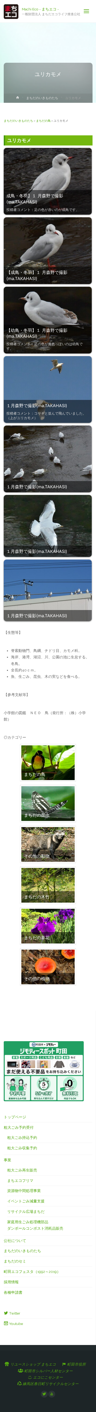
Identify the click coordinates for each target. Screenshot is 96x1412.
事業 (7, 1160)
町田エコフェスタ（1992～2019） (32, 1271)
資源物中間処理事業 (24, 1191)
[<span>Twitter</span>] (44, 1394)
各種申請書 (13, 1292)
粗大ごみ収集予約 (22, 1148)
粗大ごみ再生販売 (22, 1170)
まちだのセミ (15, 1261)
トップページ (15, 1117)
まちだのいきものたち (42, 98)
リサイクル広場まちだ (26, 1211)
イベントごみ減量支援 (26, 1201)
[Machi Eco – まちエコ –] (11, 11)
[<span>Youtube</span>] (51, 1394)
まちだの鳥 (43, 121)
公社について (15, 1240)
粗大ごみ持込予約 (22, 1137)
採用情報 (11, 1282)
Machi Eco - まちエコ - (40, 9)
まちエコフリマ (20, 1180)
